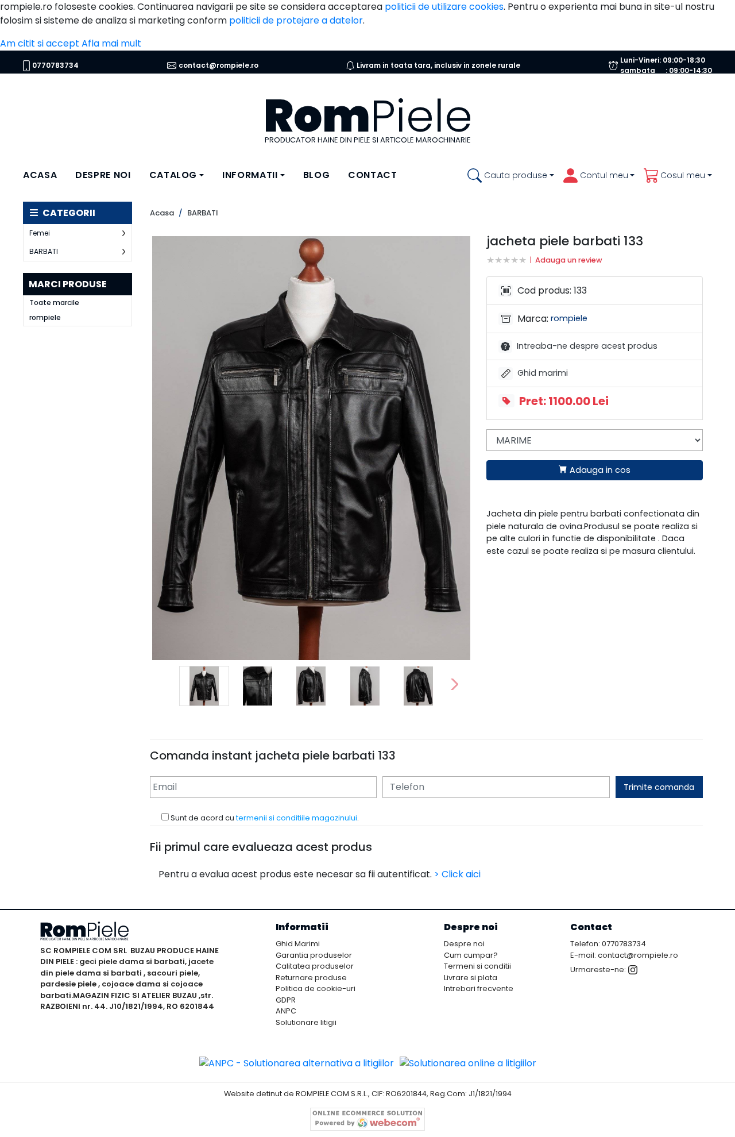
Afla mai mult (111, 43)
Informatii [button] (249, 175)
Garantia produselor (314, 955)
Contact (372, 175)
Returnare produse (311, 977)
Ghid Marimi (298, 943)
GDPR (286, 1000)
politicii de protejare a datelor (296, 20)
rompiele (45, 318)
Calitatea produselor (315, 966)
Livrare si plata (470, 977)
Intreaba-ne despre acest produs (587, 346)
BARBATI (43, 251)
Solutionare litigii (306, 1022)
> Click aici (457, 874)
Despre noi (102, 175)
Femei (39, 233)
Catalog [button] (173, 175)
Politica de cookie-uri (315, 988)
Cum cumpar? (471, 955)
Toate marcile (54, 303)
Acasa (40, 175)
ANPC (286, 1010)
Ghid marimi (543, 373)
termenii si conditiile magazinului (296, 818)
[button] (511, 175)
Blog (316, 175)
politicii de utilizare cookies (444, 6)
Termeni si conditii (477, 966)
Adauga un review (568, 260)
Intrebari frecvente (478, 988)
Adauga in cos (598, 470)
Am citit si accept (39, 43)
